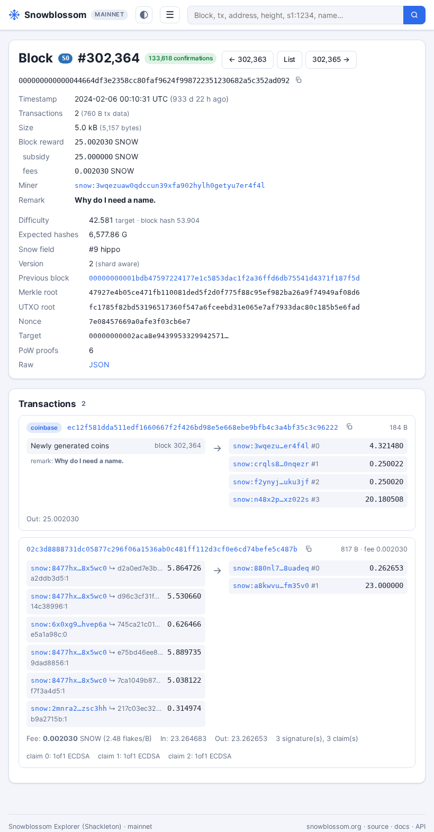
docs (402, 826)
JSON (99, 364)
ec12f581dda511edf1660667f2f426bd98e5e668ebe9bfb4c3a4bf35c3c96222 (202, 427)
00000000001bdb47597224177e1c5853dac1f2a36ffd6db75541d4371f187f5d (224, 278)
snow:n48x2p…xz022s (271, 499)
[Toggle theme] (143, 14)
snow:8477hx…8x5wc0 (69, 568)
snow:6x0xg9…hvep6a (69, 624)
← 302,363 (248, 59)
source (377, 826)
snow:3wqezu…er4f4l (271, 446)
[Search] (414, 15)
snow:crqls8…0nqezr (271, 464)
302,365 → (331, 59)
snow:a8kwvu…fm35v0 (271, 586)
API (420, 826)
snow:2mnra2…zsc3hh (69, 708)
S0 (65, 58)
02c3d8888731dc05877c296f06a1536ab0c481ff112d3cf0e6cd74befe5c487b (161, 549)
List (289, 59)
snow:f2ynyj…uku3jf (271, 482)
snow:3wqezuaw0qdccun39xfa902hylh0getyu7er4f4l (170, 185)
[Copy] (298, 80)
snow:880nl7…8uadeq (271, 568)
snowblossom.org (333, 826)
